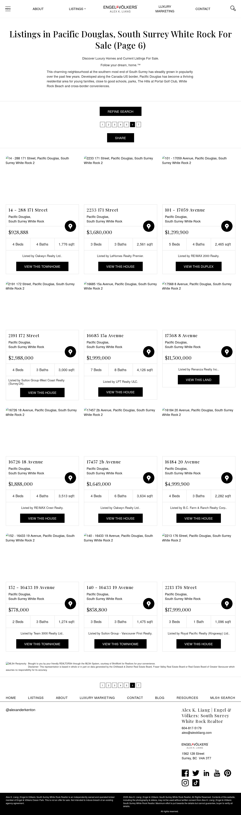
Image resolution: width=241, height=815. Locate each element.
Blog (159, 697)
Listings (36, 697)
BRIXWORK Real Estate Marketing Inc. (141, 811)
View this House (120, 266)
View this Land (198, 379)
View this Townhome (42, 266)
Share (120, 137)
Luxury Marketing (164, 8)
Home (11, 697)
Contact (202, 8)
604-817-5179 (191, 728)
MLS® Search (222, 697)
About (38, 8)
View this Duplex (198, 266)
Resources (187, 697)
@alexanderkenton (20, 709)
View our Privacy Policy (17, 811)
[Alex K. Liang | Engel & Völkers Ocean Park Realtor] (120, 8)
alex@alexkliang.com (197, 732)
